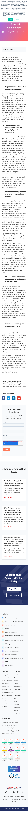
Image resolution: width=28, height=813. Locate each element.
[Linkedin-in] (14, 792)
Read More (8, 497)
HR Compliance (13, 385)
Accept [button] (10, 19)
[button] (24, 49)
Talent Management (15, 386)
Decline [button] (17, 19)
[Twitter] (6, 792)
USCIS (24, 386)
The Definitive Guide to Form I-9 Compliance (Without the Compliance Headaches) (13, 483)
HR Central (5, 385)
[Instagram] (18, 792)
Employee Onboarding (14, 381)
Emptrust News (6, 383)
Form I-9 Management (17, 383)
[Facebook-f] (10, 792)
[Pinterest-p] (22, 792)
